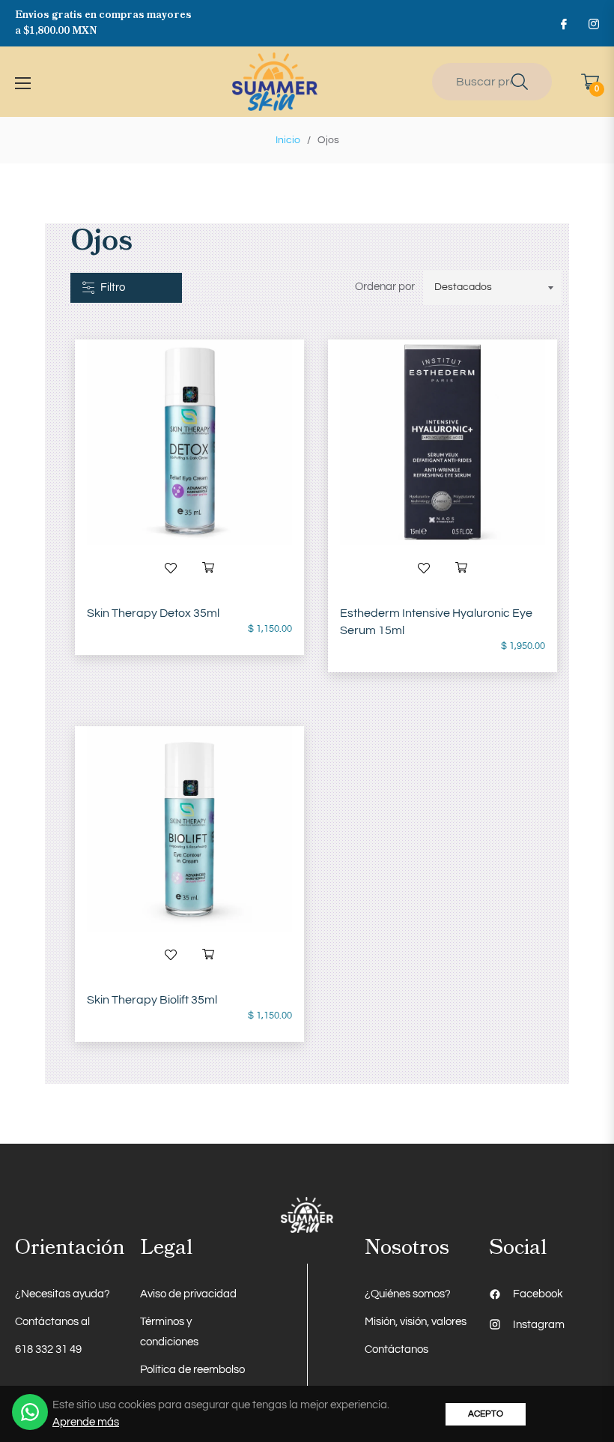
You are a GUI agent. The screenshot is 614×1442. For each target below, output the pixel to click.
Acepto (485, 1414)
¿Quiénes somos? (408, 1294)
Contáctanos (396, 1349)
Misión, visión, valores (415, 1321)
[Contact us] (30, 1412)
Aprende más (85, 1422)
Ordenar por (385, 286)
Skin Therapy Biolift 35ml (152, 1000)
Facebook (538, 1294)
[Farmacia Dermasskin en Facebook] (563, 23)
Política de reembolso (192, 1369)
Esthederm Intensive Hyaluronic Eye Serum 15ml (436, 621)
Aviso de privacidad (188, 1294)
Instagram (539, 1324)
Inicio (288, 140)
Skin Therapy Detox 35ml (153, 613)
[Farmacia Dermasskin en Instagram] (593, 23)
